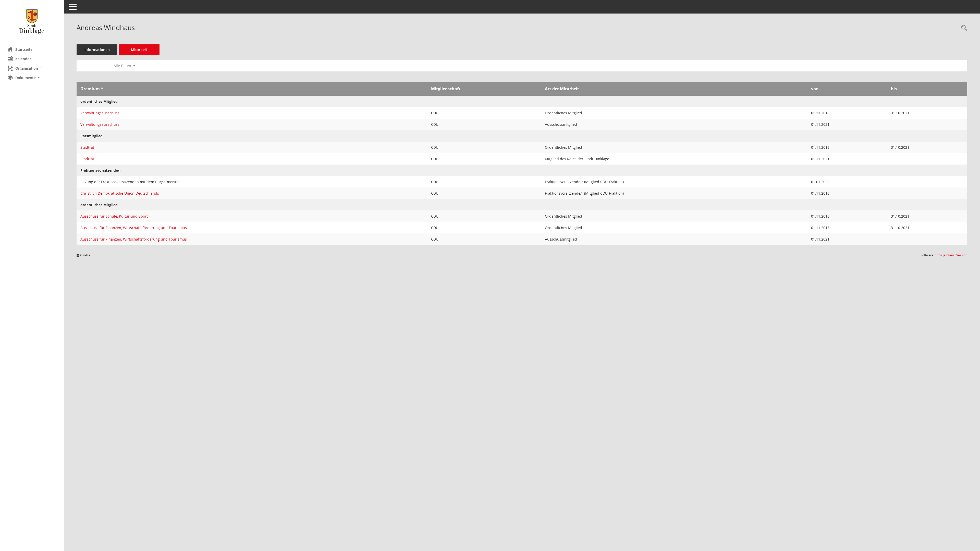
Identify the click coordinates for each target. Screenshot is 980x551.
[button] (32, 68)
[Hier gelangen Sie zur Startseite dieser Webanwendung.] (32, 21)
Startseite (23, 49)
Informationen (97, 49)
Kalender (23, 58)
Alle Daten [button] (123, 65)
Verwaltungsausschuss (99, 112)
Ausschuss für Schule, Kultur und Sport (114, 216)
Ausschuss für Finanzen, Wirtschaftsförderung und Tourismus (133, 227)
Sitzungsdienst (951, 255)
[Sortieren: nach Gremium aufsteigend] (102, 89)
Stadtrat (87, 147)
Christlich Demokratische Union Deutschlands (119, 193)
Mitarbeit (139, 49)
